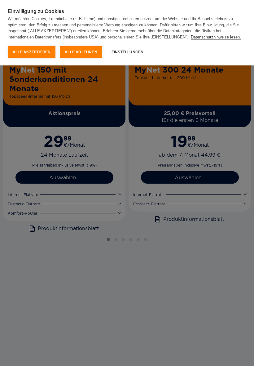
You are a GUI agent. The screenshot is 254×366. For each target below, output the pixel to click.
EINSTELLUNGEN (128, 52)
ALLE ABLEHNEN (81, 52)
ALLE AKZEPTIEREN (31, 52)
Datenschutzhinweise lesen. (216, 37)
